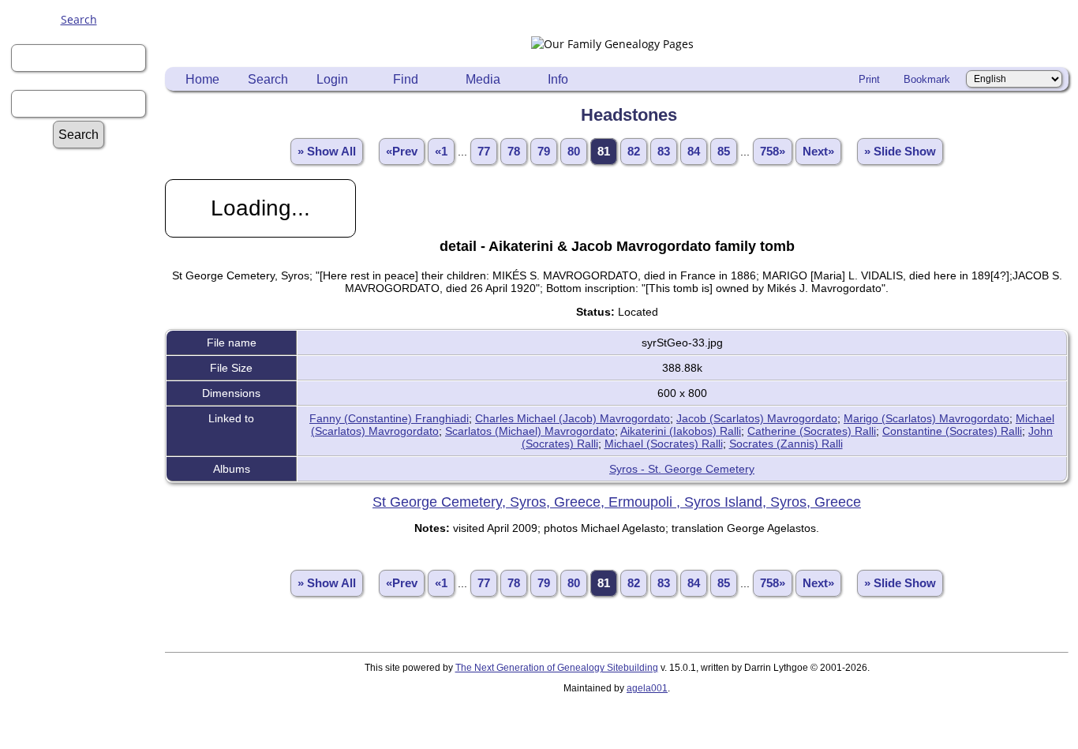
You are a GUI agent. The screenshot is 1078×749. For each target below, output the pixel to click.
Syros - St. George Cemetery (681, 469)
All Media (86, 430)
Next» (818, 151)
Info (558, 79)
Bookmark (927, 79)
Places (86, 580)
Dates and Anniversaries (86, 648)
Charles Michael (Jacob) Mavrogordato (572, 418)
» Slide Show (900, 151)
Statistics (86, 370)
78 (513, 151)
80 (573, 151)
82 (633, 151)
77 (483, 151)
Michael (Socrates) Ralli (664, 443)
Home (202, 79)
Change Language (86, 685)
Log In (86, 205)
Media (483, 79)
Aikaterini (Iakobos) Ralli (680, 431)
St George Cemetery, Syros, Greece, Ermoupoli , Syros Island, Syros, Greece (616, 502)
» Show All (327, 151)
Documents (86, 460)
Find (405, 79)
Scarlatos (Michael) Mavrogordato (530, 431)
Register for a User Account (86, 228)
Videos (86, 505)
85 (723, 151)
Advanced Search (86, 160)
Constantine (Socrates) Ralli (952, 431)
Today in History (86, 385)
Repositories (86, 340)
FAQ (86, 280)
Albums (86, 445)
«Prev (401, 151)
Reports (86, 325)
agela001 (647, 688)
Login (332, 79)
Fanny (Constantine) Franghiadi (389, 418)
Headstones (86, 565)
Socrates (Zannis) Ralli (786, 443)
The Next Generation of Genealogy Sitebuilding (556, 667)
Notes (86, 310)
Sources (86, 355)
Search (79, 19)
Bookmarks (86, 670)
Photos (86, 475)
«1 (441, 151)
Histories (86, 295)
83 (663, 151)
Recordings (86, 490)
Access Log (86, 625)
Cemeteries (86, 550)
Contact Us (86, 700)
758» (772, 151)
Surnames (86, 175)
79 (543, 151)
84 (693, 151)
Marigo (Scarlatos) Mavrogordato (926, 418)
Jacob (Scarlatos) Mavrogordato (756, 418)
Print (869, 79)
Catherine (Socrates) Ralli (811, 431)
